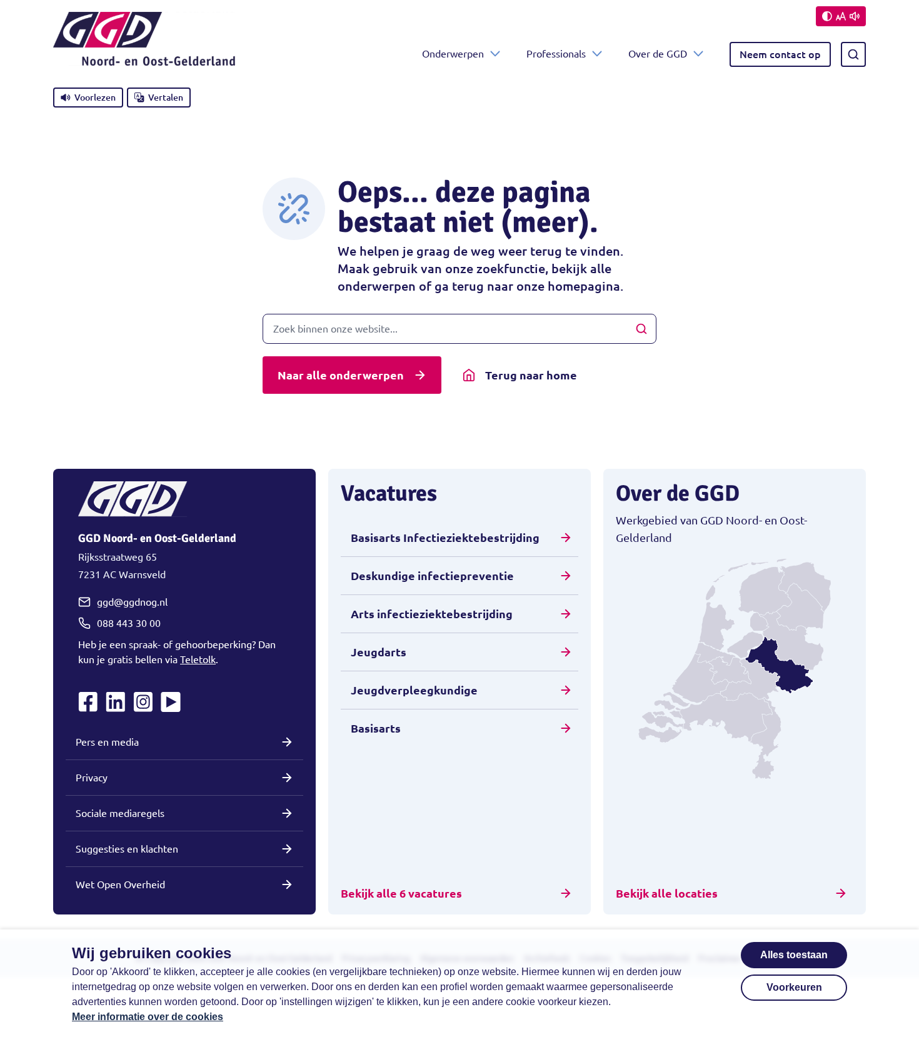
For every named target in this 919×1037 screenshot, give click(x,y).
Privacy (92, 777)
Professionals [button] (556, 53)
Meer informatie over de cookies (147, 1016)
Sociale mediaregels (120, 813)
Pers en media (107, 742)
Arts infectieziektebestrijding (432, 614)
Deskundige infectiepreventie (432, 575)
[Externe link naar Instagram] (143, 702)
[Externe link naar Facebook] (88, 702)
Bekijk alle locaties (667, 893)
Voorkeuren (794, 987)
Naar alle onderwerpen (341, 375)
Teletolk (198, 659)
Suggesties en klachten (127, 848)
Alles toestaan (794, 954)
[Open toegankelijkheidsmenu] (841, 16)
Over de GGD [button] (657, 53)
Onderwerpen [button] (453, 53)
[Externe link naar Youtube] (171, 702)
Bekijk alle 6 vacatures (401, 893)
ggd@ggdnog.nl (132, 602)
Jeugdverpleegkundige (414, 690)
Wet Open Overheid (120, 884)
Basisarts (376, 728)
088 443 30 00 (129, 623)
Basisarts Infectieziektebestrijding (445, 537)
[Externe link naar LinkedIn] (116, 702)
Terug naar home (531, 375)
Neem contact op (780, 54)
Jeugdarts (378, 652)
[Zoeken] (853, 54)
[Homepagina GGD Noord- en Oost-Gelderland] (144, 54)
